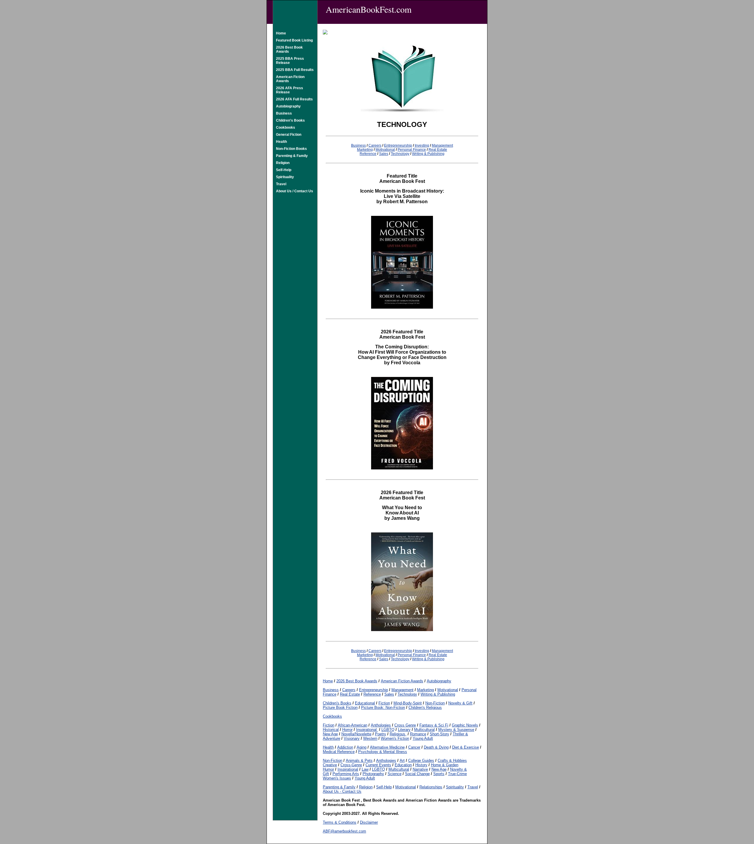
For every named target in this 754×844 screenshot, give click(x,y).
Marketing (365, 150)
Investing (422, 145)
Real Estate (438, 150)
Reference (368, 154)
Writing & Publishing (428, 154)
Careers (374, 145)
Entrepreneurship (398, 145)
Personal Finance (412, 150)
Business (358, 145)
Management (442, 145)
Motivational (385, 150)
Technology (400, 154)
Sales (383, 154)
